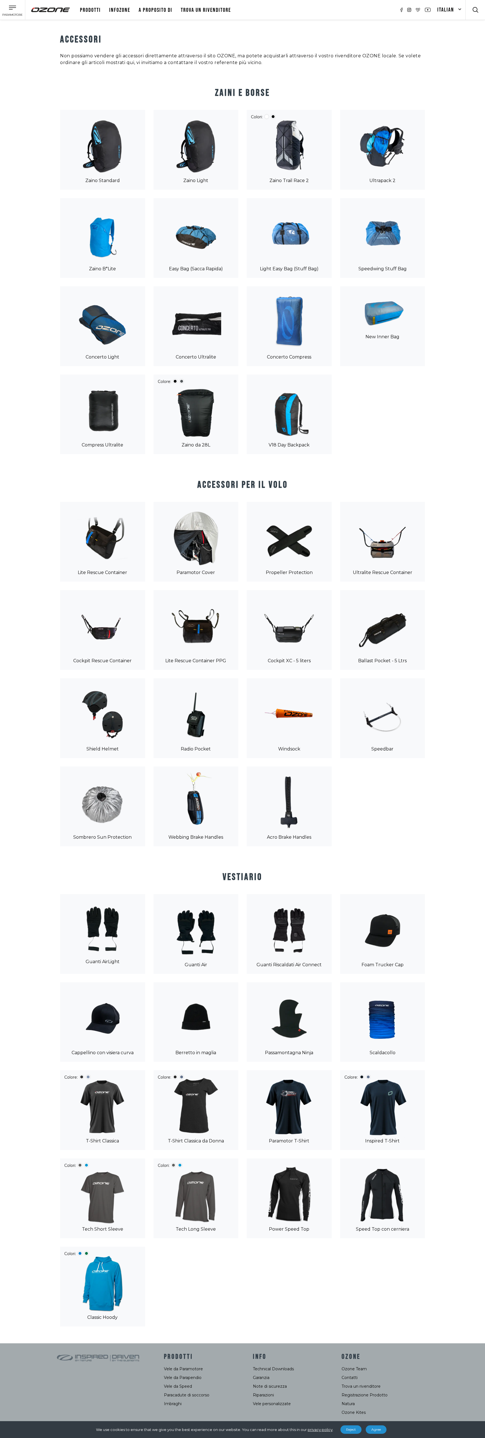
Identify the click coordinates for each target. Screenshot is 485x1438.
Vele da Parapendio (183, 1377)
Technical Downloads (273, 1368)
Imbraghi (173, 1403)
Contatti (350, 1377)
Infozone (119, 10)
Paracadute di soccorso (186, 1395)
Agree (376, 1429)
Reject (351, 1429)
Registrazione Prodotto (365, 1395)
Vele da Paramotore (183, 1368)
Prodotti (90, 10)
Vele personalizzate (272, 1403)
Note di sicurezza (270, 1386)
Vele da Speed (178, 1386)
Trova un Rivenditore (206, 10)
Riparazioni (263, 1395)
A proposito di (155, 10)
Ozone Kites (354, 1412)
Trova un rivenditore (361, 1386)
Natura (348, 1403)
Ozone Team (354, 1368)
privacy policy (320, 1429)
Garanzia (261, 1377)
